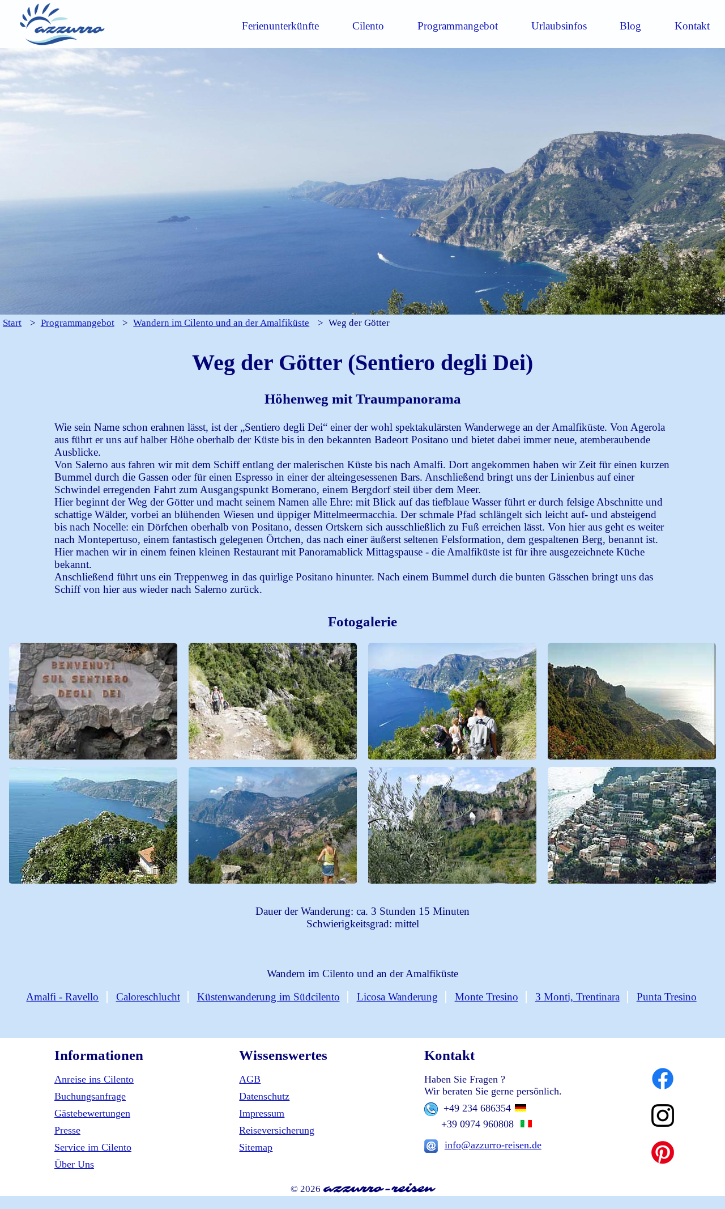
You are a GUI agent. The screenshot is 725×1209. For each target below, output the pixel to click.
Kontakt (692, 26)
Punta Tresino (667, 997)
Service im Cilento (92, 1147)
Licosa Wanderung (397, 997)
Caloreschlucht (148, 997)
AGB (250, 1079)
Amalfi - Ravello (62, 997)
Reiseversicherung (276, 1130)
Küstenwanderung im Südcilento (268, 997)
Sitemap (255, 1147)
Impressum (261, 1113)
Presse (67, 1130)
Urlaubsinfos (559, 26)
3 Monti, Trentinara (577, 997)
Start (12, 322)
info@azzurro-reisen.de (493, 1145)
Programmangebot (457, 26)
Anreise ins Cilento (94, 1079)
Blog (630, 26)
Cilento (368, 26)
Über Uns (74, 1164)
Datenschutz (264, 1096)
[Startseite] (62, 44)
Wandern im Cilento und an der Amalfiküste (221, 322)
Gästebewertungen (92, 1113)
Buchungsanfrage (90, 1096)
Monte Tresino (486, 997)
